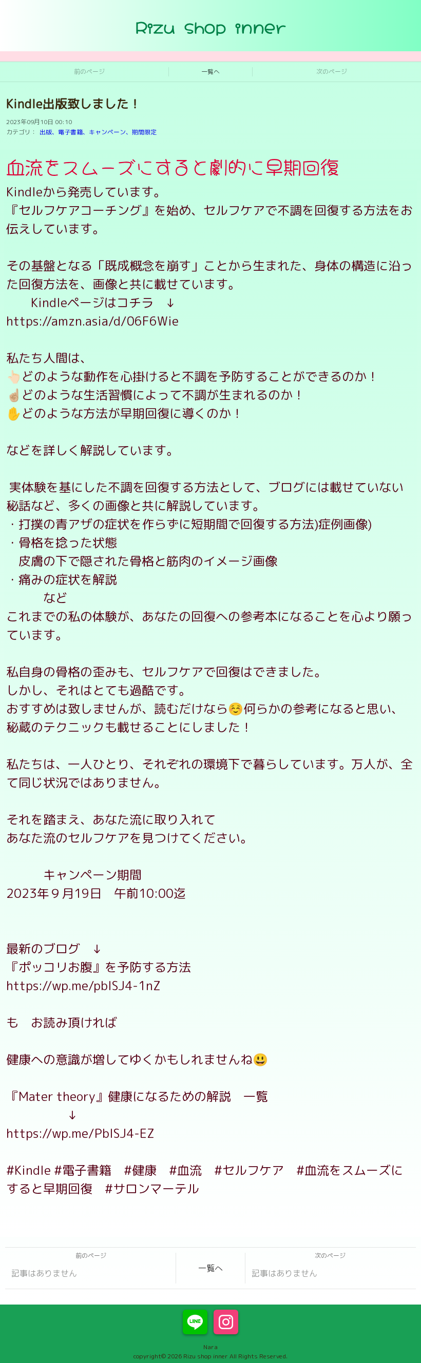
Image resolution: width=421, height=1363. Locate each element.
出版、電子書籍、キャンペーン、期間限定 (98, 132)
